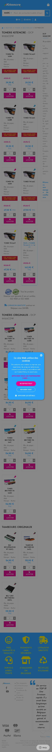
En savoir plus (32, 372)
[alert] (26, 376)
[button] (26, 377)
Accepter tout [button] (26, 384)
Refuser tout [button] (26, 389)
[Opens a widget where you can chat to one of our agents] (43, 748)
